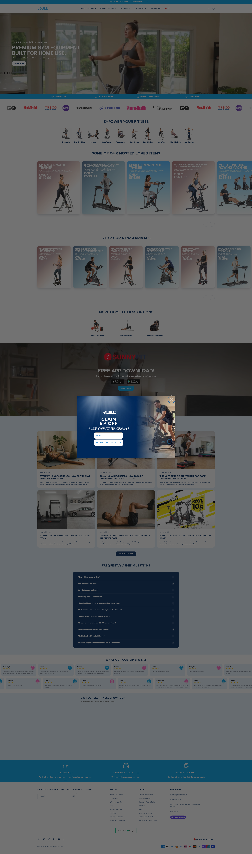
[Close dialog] (171, 399)
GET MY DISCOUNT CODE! (108, 443)
